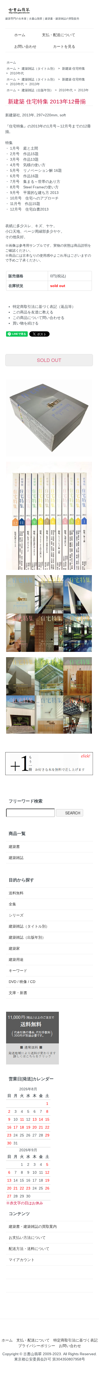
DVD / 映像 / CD (22, 982)
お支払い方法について (27, 1237)
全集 (12, 904)
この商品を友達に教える (33, 312)
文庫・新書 (18, 993)
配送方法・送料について (29, 1249)
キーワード (18, 970)
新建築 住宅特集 (73, 68)
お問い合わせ (25, 46)
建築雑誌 (16, 858)
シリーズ (16, 915)
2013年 (34, 84)
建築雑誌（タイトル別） (39, 68)
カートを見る (64, 46)
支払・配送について (58, 35)
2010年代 (17, 73)
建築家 (14, 948)
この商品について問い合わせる (38, 318)
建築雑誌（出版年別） (37, 90)
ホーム (19, 35)
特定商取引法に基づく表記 (75, 1340)
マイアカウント (22, 1260)
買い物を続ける (26, 323)
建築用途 (16, 959)
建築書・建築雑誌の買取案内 (33, 1226)
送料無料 (16, 893)
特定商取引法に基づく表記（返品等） (44, 306)
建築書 (14, 846)
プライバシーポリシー (36, 1346)
